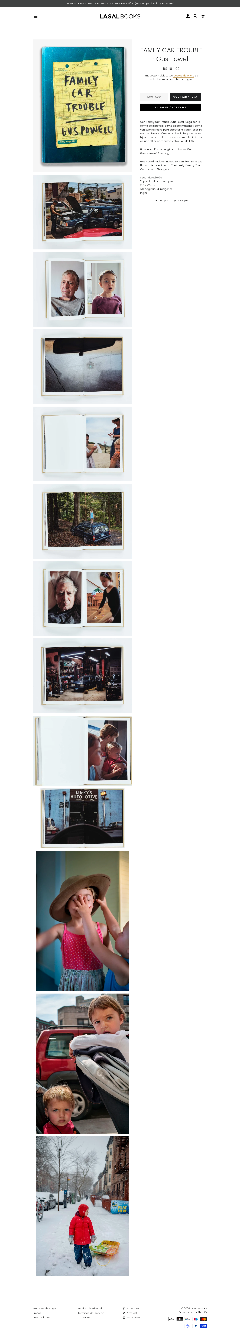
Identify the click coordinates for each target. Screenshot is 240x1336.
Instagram (133, 1317)
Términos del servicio (91, 1313)
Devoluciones (41, 1317)
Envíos (37, 1313)
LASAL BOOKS (199, 1308)
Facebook (132, 1308)
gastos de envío (183, 75)
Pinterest (131, 1313)
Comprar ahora (185, 96)
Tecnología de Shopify (193, 1312)
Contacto (84, 1317)
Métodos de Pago (44, 1308)
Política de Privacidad (91, 1308)
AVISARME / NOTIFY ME (170, 107)
